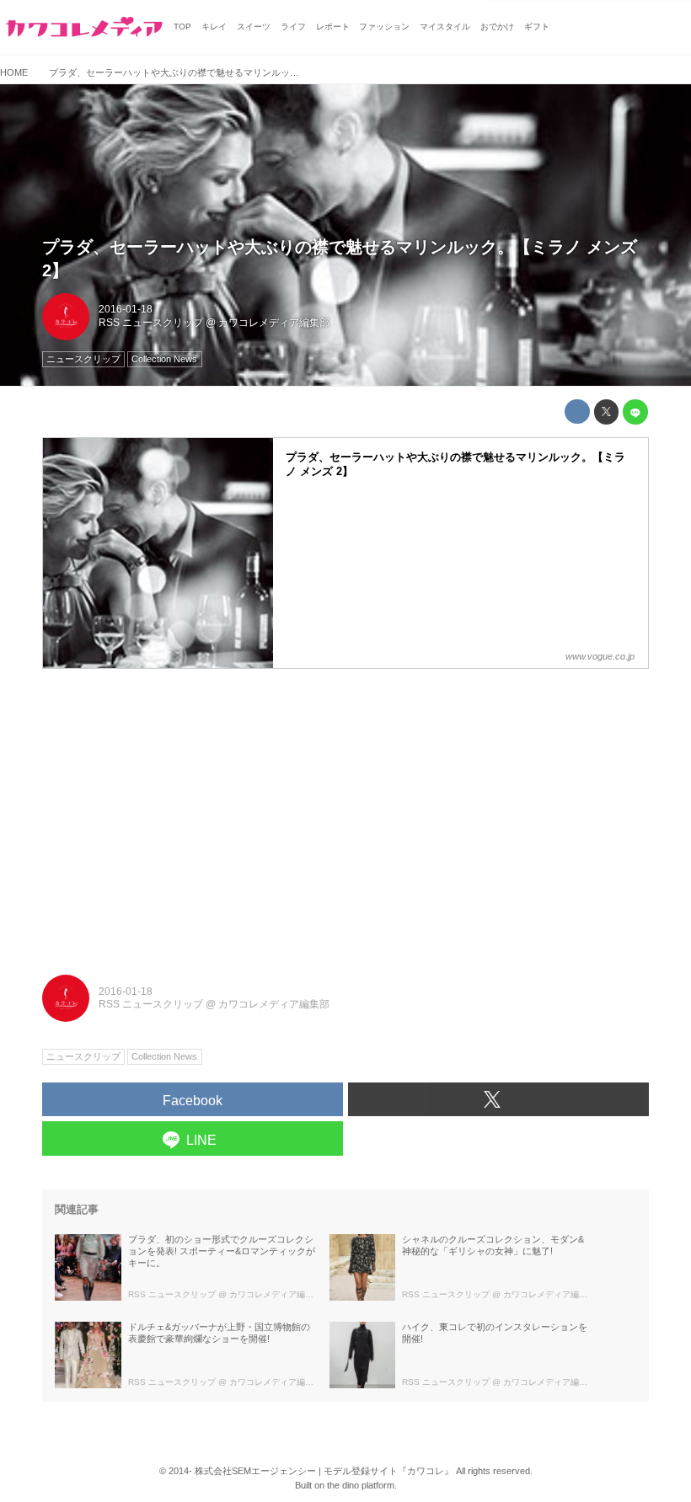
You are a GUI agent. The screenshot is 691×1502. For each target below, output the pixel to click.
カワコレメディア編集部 (273, 323)
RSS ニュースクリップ (151, 323)
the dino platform (360, 1485)
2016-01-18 (126, 309)
